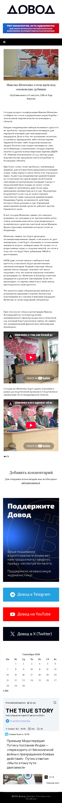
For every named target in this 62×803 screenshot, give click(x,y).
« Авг (6, 690)
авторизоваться (30, 482)
